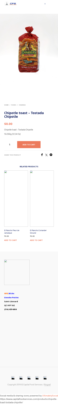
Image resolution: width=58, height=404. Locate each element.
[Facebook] (43, 155)
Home (6, 105)
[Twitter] (47, 155)
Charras (22, 105)
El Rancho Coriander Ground (38, 231)
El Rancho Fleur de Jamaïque (11, 231)
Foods (13, 105)
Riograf (47, 384)
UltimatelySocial (50, 395)
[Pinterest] (52, 155)
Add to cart (10, 240)
